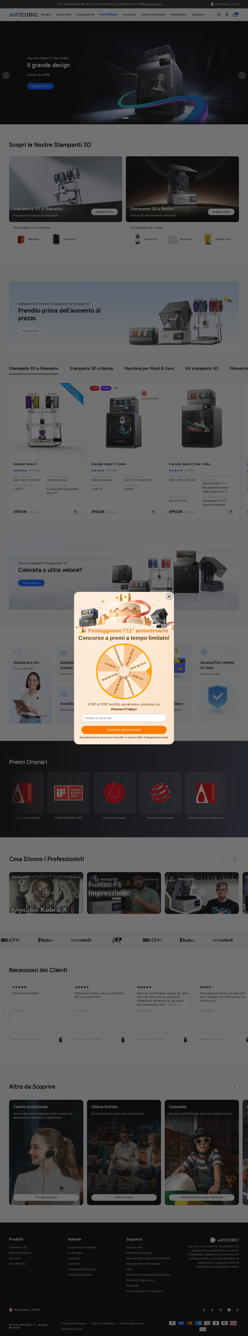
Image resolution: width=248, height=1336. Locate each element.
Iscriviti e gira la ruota (124, 730)
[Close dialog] (169, 596)
